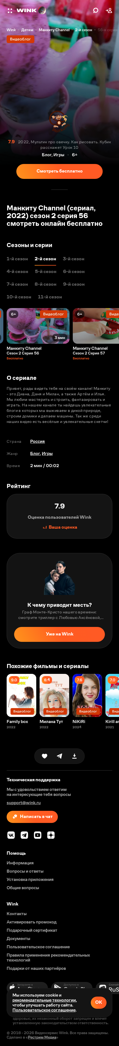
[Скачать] (74, 756)
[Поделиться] (59, 756)
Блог (35, 453)
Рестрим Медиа (42, 1037)
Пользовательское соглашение (44, 1010)
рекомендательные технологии (44, 1000)
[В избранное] (44, 756)
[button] (10, 10)
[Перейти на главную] (53, 10)
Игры (47, 453)
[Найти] (95, 10)
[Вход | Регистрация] (109, 10)
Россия (37, 441)
